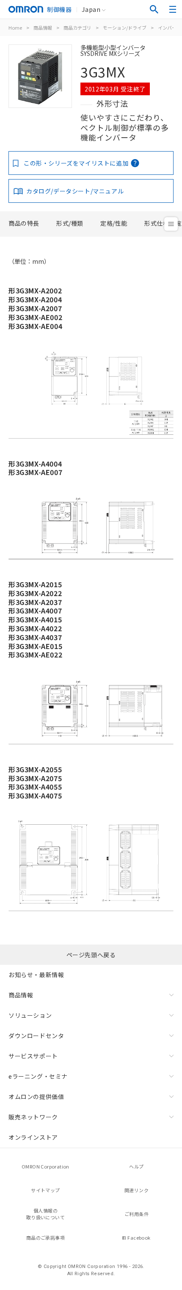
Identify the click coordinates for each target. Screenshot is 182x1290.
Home (15, 27)
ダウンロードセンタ (36, 1035)
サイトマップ (45, 1190)
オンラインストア (33, 1137)
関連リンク (136, 1190)
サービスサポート (33, 1056)
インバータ (169, 27)
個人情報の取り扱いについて (45, 1214)
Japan (91, 9)
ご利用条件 (136, 1213)
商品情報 (42, 27)
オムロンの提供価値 (36, 1096)
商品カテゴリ (77, 27)
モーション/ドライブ (124, 27)
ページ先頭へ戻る (91, 954)
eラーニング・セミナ (38, 1076)
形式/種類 (69, 223)
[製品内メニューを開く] (171, 224)
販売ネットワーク (33, 1117)
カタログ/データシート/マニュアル (75, 191)
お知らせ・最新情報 (36, 974)
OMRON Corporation (45, 1166)
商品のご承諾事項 (45, 1237)
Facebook (138, 1237)
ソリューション (30, 1015)
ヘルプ (136, 1166)
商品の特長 (23, 223)
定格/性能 (113, 223)
